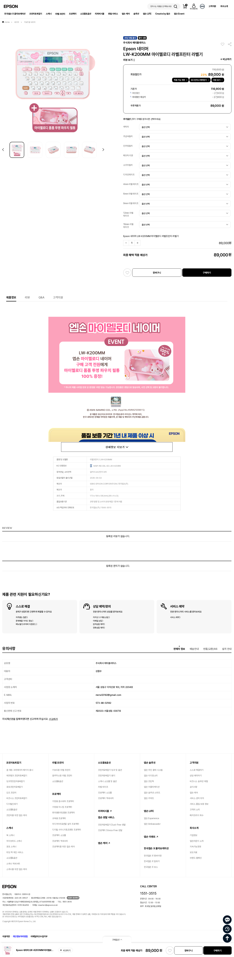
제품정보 (11, 297)
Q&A (41, 297)
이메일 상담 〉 (98, 620)
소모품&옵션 (85, 13)
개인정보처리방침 (20, 936)
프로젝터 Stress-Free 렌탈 (110, 830)
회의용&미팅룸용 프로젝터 (63, 812)
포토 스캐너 (11, 846)
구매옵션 (116, 939)
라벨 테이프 (103, 787)
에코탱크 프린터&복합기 (16, 775)
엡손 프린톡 (149, 781)
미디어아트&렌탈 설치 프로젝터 (65, 824)
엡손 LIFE (147, 13)
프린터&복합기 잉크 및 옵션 (110, 770)
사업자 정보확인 (73, 898)
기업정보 (193, 835)
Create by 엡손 (162, 13)
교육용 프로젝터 (59, 818)
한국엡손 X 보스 (151, 867)
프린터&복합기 (35, 13)
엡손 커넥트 (149, 798)
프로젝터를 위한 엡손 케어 (63, 846)
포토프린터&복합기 (14, 787)
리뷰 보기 (129, 59)
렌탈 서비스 (113, 13)
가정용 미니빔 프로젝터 (62, 807)
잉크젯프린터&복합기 (15, 781)
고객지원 (212, 6)
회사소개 (224, 6)
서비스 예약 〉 (175, 617)
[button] (103, 149)
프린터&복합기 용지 (106, 775)
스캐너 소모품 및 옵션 (107, 781)
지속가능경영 (195, 846)
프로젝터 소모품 (59, 835)
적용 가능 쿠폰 (179, 80)
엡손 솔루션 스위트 (152, 792)
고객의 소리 (195, 809)
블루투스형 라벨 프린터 (62, 775)
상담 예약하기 (196, 775)
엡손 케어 (126, 13)
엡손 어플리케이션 (152, 787)
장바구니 (157, 272)
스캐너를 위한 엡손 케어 (16, 869)
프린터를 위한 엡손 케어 (16, 815)
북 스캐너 (10, 835)
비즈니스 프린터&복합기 (16, 798)
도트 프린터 (11, 792)
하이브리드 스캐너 (14, 841)
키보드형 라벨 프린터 (61, 770)
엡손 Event (179, 13)
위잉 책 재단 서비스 (14, 852)
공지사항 (193, 787)
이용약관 (6, 936)
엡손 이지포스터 (151, 775)
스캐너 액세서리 (13, 863)
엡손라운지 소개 (196, 841)
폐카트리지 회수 (196, 815)
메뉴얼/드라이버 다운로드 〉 (26, 624)
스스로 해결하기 (196, 770)
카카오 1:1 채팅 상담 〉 (101, 617)
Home (7, 22)
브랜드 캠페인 (196, 858)
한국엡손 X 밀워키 (152, 861)
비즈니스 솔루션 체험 (199, 781)
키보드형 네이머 (29, 22)
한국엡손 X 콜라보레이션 (14, 13)
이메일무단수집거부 (39, 936)
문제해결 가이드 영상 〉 (24, 620)
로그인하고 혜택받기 (199, 80)
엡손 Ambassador (152, 824)
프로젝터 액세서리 (60, 841)
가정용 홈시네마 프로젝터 (63, 801)
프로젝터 (72, 13)
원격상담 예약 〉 (99, 624)
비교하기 (227, 59)
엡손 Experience (151, 818)
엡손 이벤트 (150, 836)
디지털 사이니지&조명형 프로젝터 (66, 829)
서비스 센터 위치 (197, 798)
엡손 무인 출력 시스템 (153, 770)
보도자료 (193, 852)
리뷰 (27, 297)
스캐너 (48, 13)
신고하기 (53, 719)
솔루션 (136, 13)
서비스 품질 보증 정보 (199, 804)
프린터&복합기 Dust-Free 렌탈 (112, 824)
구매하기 (207, 272)
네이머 (16, 22)
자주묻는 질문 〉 (22, 617)
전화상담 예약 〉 (99, 627)
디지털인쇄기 (12, 804)
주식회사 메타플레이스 (134, 42)
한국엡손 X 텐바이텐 (152, 855)
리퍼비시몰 (99, 13)
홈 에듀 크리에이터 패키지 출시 (19, 770)
